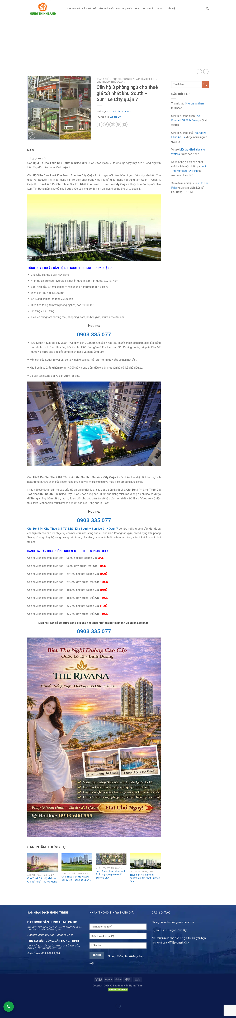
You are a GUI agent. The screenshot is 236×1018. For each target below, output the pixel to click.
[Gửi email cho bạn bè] (112, 124)
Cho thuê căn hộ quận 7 (111, 81)
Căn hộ (86, 8)
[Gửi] (205, 84)
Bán (136, 8)
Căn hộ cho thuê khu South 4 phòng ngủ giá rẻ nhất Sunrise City (111, 874)
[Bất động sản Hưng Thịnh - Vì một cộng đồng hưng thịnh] (44, 8)
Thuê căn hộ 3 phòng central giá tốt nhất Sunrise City (145, 878)
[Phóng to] (32, 135)
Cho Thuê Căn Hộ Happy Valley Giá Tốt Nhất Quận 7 (76, 878)
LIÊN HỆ (171, 8)
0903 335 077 (94, 334)
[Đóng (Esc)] (3, 997)
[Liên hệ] (8, 1006)
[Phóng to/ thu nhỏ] (13, 997)
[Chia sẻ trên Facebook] (99, 124)
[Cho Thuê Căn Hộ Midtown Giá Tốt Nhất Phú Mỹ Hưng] (42, 862)
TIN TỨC (159, 8)
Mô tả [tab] (31, 150)
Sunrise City (115, 117)
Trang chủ (73, 8)
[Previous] (27, 876)
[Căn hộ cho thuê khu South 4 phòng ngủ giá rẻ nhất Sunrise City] (111, 859)
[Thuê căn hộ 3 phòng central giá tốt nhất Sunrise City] (145, 861)
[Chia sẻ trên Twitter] (106, 124)
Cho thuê (147, 8)
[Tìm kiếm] (207, 8)
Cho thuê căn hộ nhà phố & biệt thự (134, 79)
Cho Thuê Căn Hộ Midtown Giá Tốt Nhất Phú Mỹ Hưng (42, 880)
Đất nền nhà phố (103, 8)
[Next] (160, 876)
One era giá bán (194, 103)
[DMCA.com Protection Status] (118, 989)
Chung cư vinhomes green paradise (173, 922)
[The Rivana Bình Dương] (94, 737)
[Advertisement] (118, 43)
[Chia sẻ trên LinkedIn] (125, 124)
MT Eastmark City (178, 942)
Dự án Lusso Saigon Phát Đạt (169, 930)
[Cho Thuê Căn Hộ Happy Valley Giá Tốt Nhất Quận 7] (77, 862)
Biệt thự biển (124, 8)
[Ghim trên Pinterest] (118, 124)
